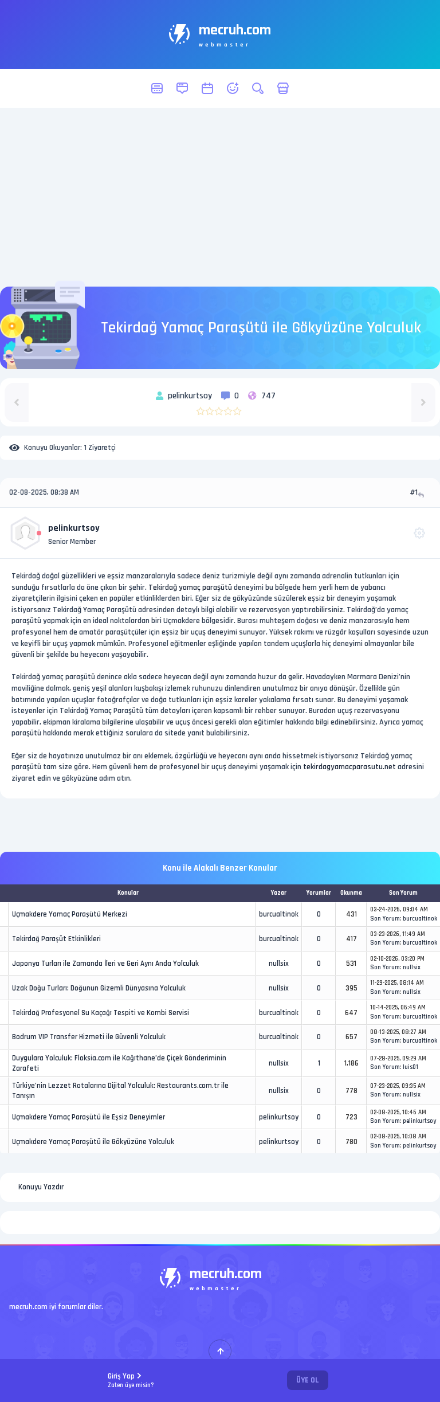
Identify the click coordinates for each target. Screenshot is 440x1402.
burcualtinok (278, 914)
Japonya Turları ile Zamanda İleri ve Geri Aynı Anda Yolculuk (105, 963)
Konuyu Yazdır (41, 1187)
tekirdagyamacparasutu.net (349, 767)
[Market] (283, 88)
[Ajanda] (207, 88)
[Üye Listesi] (232, 88)
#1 (414, 492)
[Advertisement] (220, 197)
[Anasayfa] (157, 88)
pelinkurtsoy (74, 528)
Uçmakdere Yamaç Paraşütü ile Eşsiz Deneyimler (88, 1117)
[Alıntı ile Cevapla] (422, 495)
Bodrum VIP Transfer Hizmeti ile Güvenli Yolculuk (89, 1036)
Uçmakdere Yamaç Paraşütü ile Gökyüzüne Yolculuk (93, 1141)
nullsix (279, 963)
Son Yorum (385, 919)
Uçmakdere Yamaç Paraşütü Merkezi (69, 914)
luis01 (410, 1067)
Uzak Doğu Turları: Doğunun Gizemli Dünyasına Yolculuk (99, 988)
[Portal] (182, 88)
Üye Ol (307, 1380)
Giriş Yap (131, 1380)
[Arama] (257, 88)
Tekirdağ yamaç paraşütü (190, 587)
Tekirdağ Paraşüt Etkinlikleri (56, 938)
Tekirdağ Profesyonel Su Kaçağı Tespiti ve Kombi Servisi (100, 1012)
